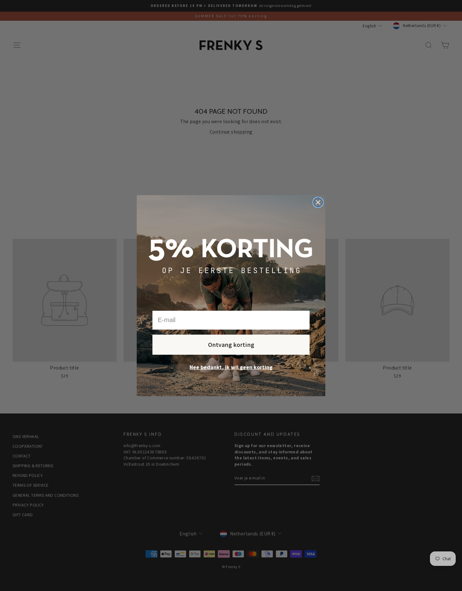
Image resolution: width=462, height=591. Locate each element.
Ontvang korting (231, 345)
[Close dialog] (318, 202)
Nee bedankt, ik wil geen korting (231, 367)
